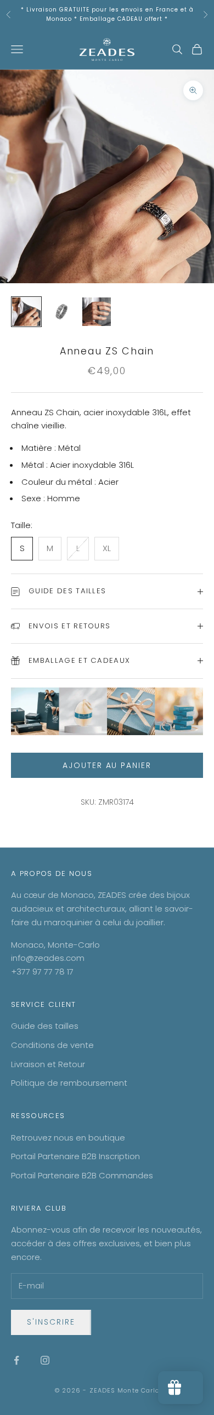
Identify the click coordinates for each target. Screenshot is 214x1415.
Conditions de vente (52, 1045)
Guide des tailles (44, 1026)
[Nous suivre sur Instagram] (45, 1360)
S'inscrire (51, 1321)
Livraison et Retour (48, 1064)
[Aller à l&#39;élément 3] (96, 311)
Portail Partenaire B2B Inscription (75, 1156)
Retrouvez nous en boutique (68, 1137)
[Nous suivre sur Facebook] (16, 1360)
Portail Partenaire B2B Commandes (82, 1175)
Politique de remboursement (69, 1083)
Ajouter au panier (107, 765)
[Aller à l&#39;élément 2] (61, 311)
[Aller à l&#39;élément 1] (26, 311)
